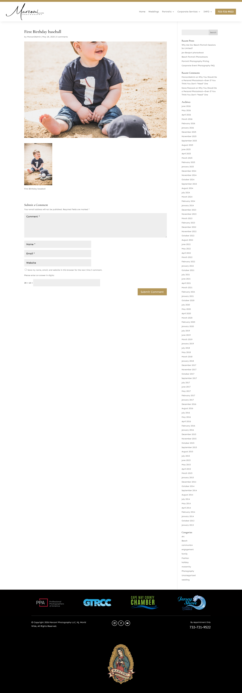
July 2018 (186, 348)
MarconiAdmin (34, 37)
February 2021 (188, 292)
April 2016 (186, 421)
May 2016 (186, 417)
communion (187, 545)
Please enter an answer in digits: (39, 275)
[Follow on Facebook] (121, 623)
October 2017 (188, 374)
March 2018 (187, 356)
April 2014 (186, 508)
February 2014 (188, 512)
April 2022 (186, 253)
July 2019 (186, 331)
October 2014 (188, 486)
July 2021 (186, 274)
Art (183, 536)
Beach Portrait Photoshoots (195, 57)
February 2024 (188, 201)
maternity (186, 567)
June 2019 (186, 335)
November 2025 (189, 136)
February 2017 (188, 395)
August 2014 (187, 495)
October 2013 (188, 521)
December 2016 (189, 404)
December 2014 (189, 482)
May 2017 (186, 391)
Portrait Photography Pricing (195, 61)
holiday (185, 562)
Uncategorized (189, 575)
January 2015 (188, 477)
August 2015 (187, 451)
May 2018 (186, 352)
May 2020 (186, 309)
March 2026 (187, 119)
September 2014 (189, 490)
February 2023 (188, 223)
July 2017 (186, 382)
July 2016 (186, 413)
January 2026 (188, 128)
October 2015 (188, 443)
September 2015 (189, 447)
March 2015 (187, 473)
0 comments (62, 37)
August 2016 (187, 408)
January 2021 (188, 296)
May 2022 (186, 249)
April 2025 (186, 153)
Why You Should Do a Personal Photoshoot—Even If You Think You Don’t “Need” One (199, 80)
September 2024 (189, 184)
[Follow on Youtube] (127, 623)
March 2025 (187, 158)
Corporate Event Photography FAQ (198, 65)
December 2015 (189, 434)
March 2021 (187, 287)
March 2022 (187, 257)
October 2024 (188, 179)
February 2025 (188, 162)
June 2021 (186, 279)
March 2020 (187, 318)
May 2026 (186, 110)
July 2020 (186, 305)
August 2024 (187, 188)
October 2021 (188, 270)
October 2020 (188, 300)
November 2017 (189, 369)
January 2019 (188, 343)
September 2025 (189, 141)
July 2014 (186, 499)
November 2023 (189, 214)
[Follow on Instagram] (114, 623)
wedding (186, 580)
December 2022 (189, 227)
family (185, 554)
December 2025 (189, 132)
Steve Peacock (188, 88)
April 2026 (186, 115)
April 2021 (186, 283)
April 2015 (186, 469)
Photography (188, 571)
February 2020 (188, 322)
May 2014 (186, 503)
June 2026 (186, 106)
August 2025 (187, 145)
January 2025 (188, 166)
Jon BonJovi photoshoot (193, 52)
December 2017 (189, 365)
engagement (188, 549)
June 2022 (186, 244)
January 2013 (188, 525)
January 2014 (188, 516)
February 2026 (188, 123)
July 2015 (186, 456)
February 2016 (188, 426)
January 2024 (188, 205)
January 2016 (188, 430)
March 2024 (187, 197)
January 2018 (188, 361)
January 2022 (188, 266)
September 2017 (189, 378)
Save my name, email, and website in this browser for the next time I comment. (65, 270)
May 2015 (186, 464)
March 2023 (187, 218)
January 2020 (188, 326)
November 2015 (189, 439)
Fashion (185, 558)
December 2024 (189, 171)
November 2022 (189, 231)
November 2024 (189, 175)
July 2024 (186, 192)
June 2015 (186, 460)
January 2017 (188, 400)
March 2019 (187, 339)
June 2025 (186, 149)
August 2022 (187, 240)
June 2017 (186, 387)
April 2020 (186, 313)
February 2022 (188, 261)
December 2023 (189, 210)
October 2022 (188, 235)
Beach (184, 541)
